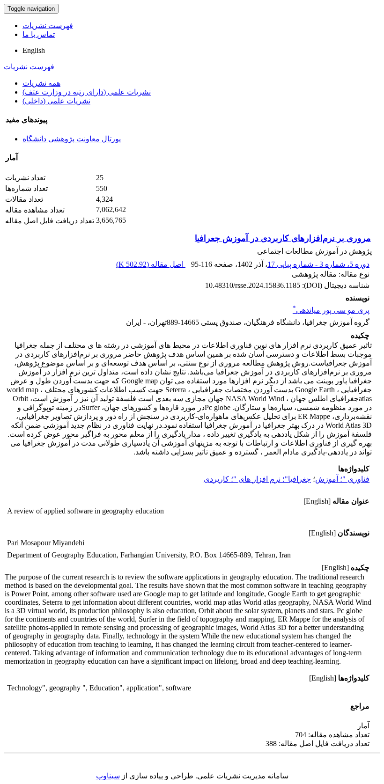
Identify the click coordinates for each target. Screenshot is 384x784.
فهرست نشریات (47, 25)
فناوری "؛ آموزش (342, 479)
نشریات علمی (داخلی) (56, 101)
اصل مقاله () (150, 264)
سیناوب (108, 776)
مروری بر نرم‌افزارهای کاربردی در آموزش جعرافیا (283, 238)
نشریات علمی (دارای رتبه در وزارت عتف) (86, 92)
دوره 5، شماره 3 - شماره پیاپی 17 (318, 264)
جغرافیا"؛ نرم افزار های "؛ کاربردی (257, 479)
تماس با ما (38, 34)
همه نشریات (41, 83)
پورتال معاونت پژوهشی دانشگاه (71, 139)
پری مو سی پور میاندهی (331, 310)
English (33, 50)
